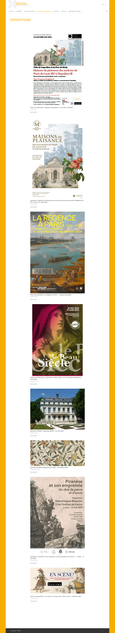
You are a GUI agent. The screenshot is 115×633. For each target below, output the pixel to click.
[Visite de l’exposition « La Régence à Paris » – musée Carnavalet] (57, 252)
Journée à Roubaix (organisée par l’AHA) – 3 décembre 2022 (49, 467)
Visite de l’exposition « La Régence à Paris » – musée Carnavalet (50, 295)
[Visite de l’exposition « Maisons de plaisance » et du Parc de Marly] (57, 68)
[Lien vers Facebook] (105, 4)
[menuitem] (11, 11)
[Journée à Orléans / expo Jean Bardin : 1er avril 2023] (57, 409)
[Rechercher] (106, 11)
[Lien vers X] (103, 4)
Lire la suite (33, 112)
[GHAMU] (18, 4)
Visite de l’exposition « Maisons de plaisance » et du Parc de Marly (51, 107)
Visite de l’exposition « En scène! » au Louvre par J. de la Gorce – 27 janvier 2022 (55, 596)
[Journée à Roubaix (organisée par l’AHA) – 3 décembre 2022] (57, 453)
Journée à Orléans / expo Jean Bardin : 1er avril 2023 (47, 431)
